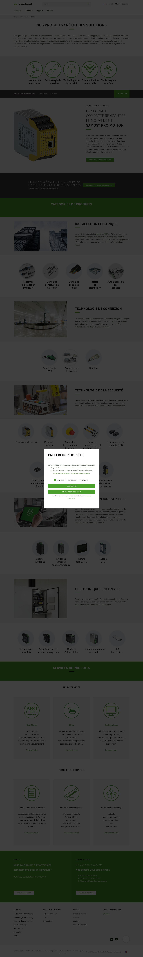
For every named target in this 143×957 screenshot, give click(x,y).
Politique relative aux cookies (80, 473)
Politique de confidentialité (61, 473)
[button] (71, 486)
